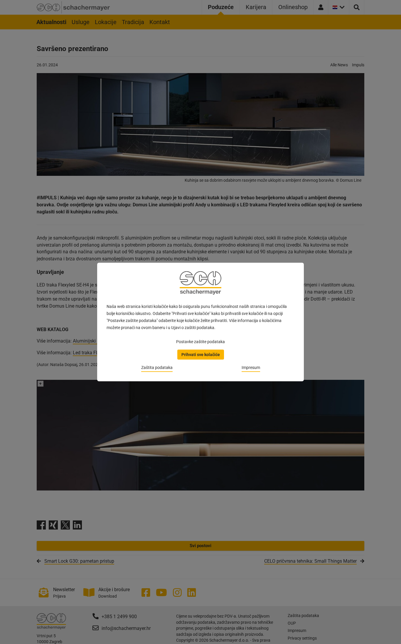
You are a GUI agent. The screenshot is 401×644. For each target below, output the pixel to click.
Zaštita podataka (157, 367)
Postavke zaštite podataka (200, 341)
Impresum (251, 367)
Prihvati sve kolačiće (200, 354)
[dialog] (200, 322)
